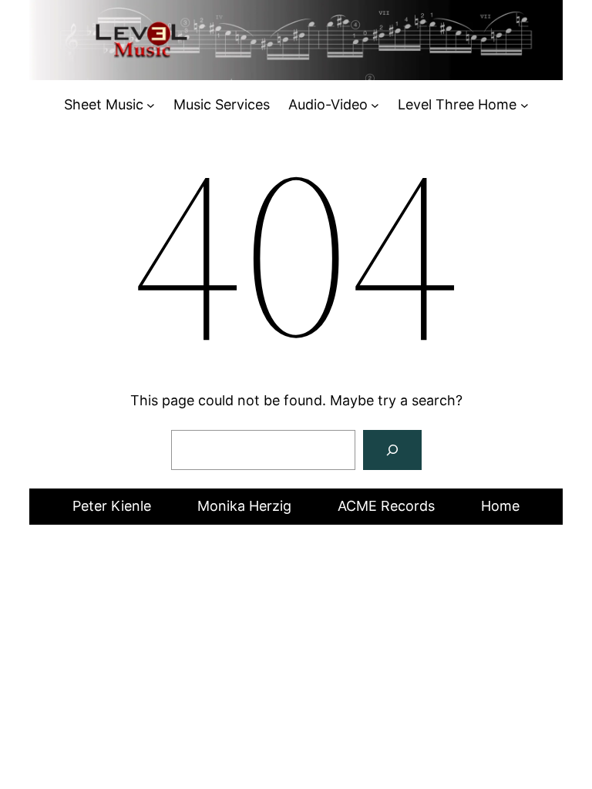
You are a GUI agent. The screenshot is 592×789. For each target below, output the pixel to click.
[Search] (392, 450)
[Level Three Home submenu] (524, 105)
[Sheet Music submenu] (150, 105)
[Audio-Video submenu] (375, 105)
